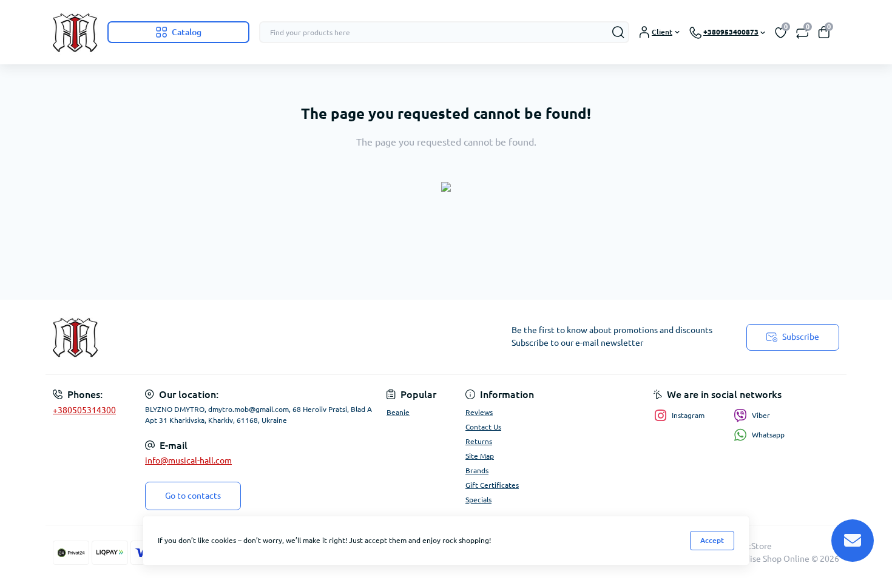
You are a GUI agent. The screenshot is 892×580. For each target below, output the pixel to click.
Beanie (398, 412)
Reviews (479, 412)
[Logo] (75, 32)
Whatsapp (768, 435)
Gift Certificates (492, 485)
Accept (712, 540)
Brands (476, 470)
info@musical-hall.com (188, 460)
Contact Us (483, 427)
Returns (478, 441)
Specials (478, 500)
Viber (761, 415)
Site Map (479, 456)
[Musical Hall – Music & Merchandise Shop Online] (246, 337)
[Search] (618, 32)
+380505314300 (84, 410)
